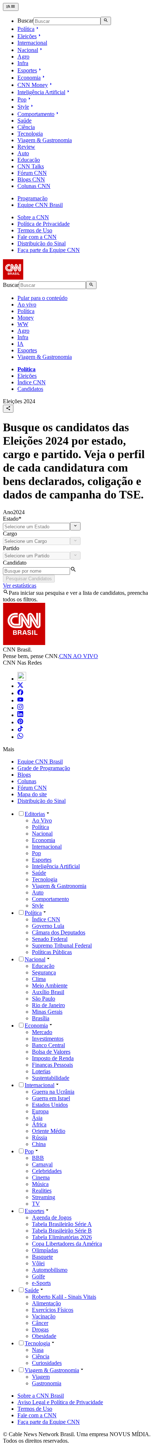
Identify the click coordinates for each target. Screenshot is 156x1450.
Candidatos (30, 389)
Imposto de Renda (53, 1058)
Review (26, 147)
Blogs (24, 775)
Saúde (24, 120)
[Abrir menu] (11, 7)
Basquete (42, 1257)
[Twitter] (20, 686)
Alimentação (46, 1303)
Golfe (38, 1276)
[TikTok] (20, 729)
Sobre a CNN (33, 217)
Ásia (37, 1118)
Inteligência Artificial (41, 92)
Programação (32, 198)
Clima (39, 979)
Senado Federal (49, 939)
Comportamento (35, 114)
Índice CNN (31, 382)
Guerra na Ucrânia (53, 1092)
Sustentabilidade (50, 1078)
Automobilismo (49, 1270)
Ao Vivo (42, 820)
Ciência (26, 127)
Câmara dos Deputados (58, 932)
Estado (12, 519)
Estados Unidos (50, 1105)
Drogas (40, 1329)
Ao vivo (26, 304)
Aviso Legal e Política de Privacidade (60, 1402)
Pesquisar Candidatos (29, 578)
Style (23, 107)
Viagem (41, 1377)
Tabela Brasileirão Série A (62, 1224)
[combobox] (36, 526)
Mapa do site (32, 794)
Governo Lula (48, 926)
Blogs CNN (31, 179)
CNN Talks (30, 166)
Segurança (44, 972)
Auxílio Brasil (48, 992)
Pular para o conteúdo (42, 298)
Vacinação (44, 1316)
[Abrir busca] (105, 21)
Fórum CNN (32, 173)
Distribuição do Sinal (41, 243)
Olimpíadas (45, 1250)
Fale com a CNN (37, 237)
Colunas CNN (33, 186)
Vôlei (38, 1263)
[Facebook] (20, 693)
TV (36, 1204)
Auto (23, 153)
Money (25, 318)
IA (20, 344)
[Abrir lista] (75, 526)
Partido (11, 548)
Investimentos (47, 1039)
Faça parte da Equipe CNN (48, 250)
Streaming (43, 1197)
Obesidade (44, 1336)
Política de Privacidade (43, 224)
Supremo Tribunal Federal (62, 945)
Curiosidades (47, 1363)
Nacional (27, 50)
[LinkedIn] (20, 715)
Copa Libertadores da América (67, 1244)
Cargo (10, 533)
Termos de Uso (34, 230)
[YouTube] (20, 700)
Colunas (26, 781)
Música (40, 1184)
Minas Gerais (47, 1012)
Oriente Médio (48, 1131)
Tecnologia (30, 134)
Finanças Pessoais (52, 1065)
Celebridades (47, 1171)
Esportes (27, 70)
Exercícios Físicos (52, 1310)
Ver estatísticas (19, 585)
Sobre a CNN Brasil (40, 1396)
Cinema (41, 1177)
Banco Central (48, 1045)
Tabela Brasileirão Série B (62, 1230)
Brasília (40, 1018)
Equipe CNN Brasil (40, 205)
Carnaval (42, 1164)
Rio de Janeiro (48, 1005)
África (39, 1124)
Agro (23, 56)
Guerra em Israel (51, 1098)
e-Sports (41, 1283)
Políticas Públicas (52, 952)
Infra (22, 63)
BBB (38, 1158)
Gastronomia (46, 1383)
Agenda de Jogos (51, 1217)
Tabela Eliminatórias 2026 (62, 1237)
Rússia (39, 1137)
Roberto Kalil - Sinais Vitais (64, 1297)
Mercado (42, 1032)
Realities (42, 1190)
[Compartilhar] (8, 409)
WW (22, 324)
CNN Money (32, 85)
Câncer (40, 1323)
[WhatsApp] (20, 737)
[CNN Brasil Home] (42, 278)
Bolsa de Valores (51, 1052)
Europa (40, 1111)
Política (25, 29)
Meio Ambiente (49, 985)
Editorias (35, 814)
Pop (21, 99)
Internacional (32, 43)
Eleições (27, 36)
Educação (28, 160)
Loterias (41, 1071)
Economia (29, 78)
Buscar (25, 21)
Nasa (38, 1350)
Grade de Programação (43, 768)
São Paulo (43, 999)
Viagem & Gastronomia (44, 140)
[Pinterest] (20, 722)
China (39, 1144)
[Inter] (21, 679)
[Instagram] (20, 708)
